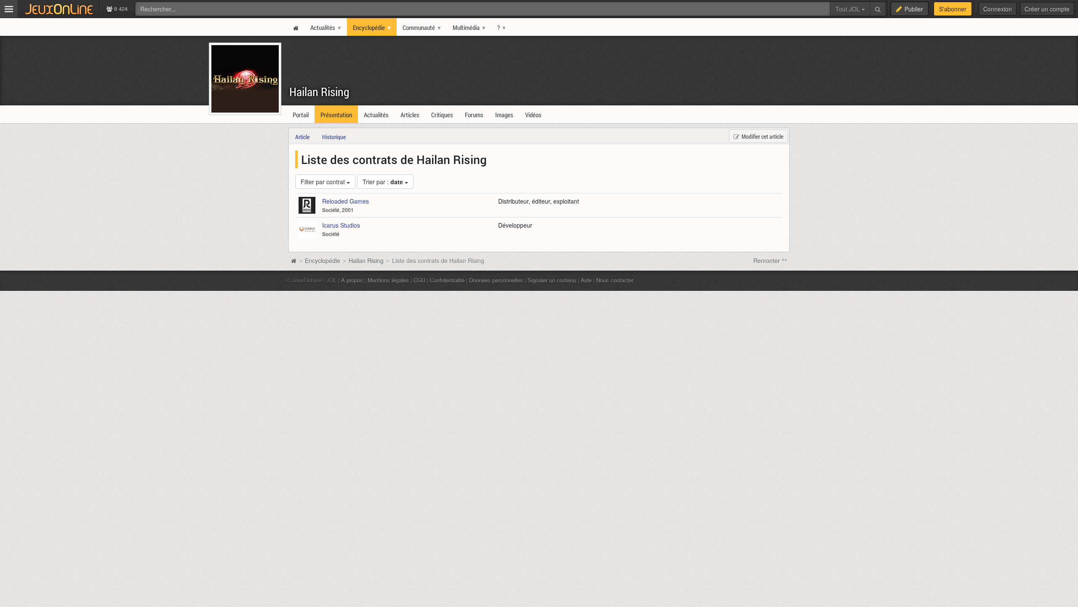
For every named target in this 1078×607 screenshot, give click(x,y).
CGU (419, 280)
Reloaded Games (345, 201)
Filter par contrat (324, 181)
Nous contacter (614, 280)
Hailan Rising (319, 91)
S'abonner (952, 9)
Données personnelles (496, 280)
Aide (586, 280)
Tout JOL (848, 9)
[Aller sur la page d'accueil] (293, 260)
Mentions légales (388, 280)
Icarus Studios (341, 225)
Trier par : (383, 181)
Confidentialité (447, 280)
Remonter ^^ (770, 260)
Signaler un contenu (552, 280)
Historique (334, 137)
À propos (352, 280)
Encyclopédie (322, 260)
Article (302, 137)
